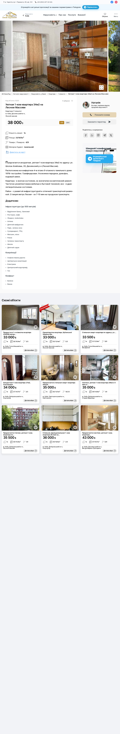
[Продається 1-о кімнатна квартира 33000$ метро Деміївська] (20, 317)
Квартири (52, 94)
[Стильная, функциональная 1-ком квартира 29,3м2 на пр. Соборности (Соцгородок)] (60, 418)
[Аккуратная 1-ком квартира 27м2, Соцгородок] (20, 367)
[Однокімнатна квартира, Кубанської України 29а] (60, 317)
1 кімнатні (61, 94)
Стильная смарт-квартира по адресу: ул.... (99, 332)
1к (25, 133)
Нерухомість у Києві (38, 94)
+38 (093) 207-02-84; (44, 2)
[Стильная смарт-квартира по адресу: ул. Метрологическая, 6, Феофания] (99, 317)
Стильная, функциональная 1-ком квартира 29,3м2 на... (56, 434)
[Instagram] (116, 2)
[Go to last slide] (3, 56)
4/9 (27, 142)
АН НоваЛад (6, 94)
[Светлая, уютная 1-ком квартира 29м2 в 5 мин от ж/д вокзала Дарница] (99, 367)
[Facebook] (112, 2)
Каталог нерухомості (20, 94)
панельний (29, 147)
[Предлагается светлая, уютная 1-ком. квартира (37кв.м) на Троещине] (99, 418)
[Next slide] (117, 56)
